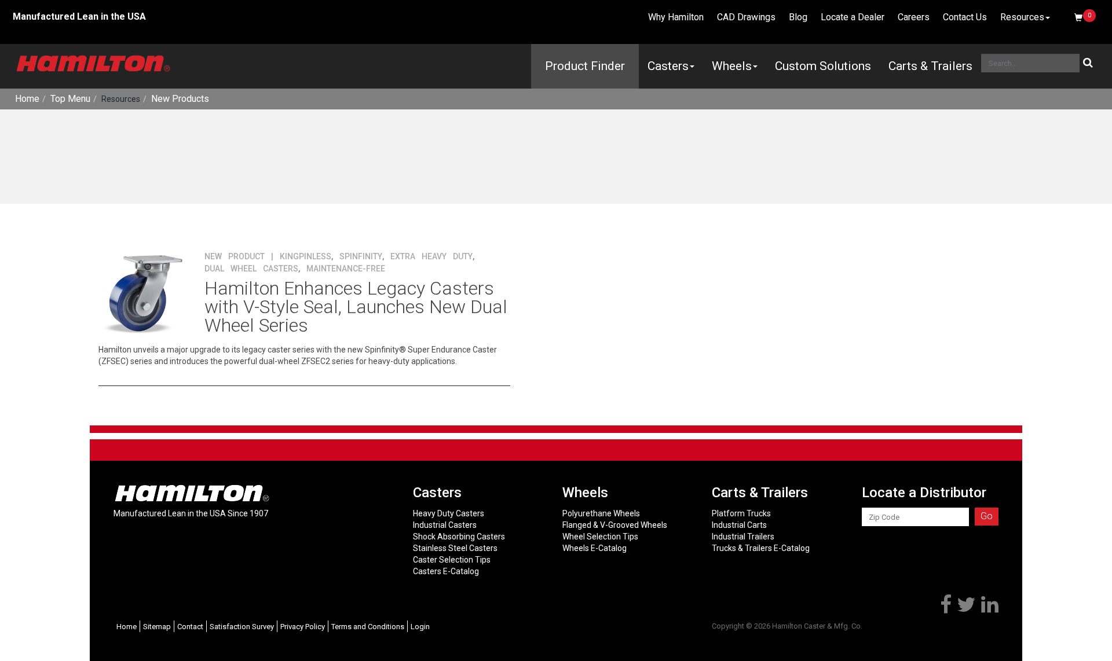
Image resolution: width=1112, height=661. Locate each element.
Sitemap (157, 626)
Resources (1022, 17)
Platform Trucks (741, 513)
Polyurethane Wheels (601, 513)
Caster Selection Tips (452, 559)
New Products (180, 98)
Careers (914, 17)
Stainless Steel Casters (455, 548)
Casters (668, 66)
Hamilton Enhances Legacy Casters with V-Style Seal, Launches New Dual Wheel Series (355, 307)
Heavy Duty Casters (448, 513)
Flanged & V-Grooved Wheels (614, 525)
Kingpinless (305, 256)
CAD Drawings (746, 17)
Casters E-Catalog (446, 571)
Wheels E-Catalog (594, 548)
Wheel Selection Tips (600, 536)
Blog (798, 17)
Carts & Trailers (930, 66)
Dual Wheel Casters (251, 268)
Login (420, 626)
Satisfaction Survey (242, 626)
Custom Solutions (823, 66)
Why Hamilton (676, 17)
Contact (190, 626)
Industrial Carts (739, 525)
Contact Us (965, 17)
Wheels (732, 66)
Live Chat (610, 17)
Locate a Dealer (852, 17)
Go (987, 516)
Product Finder (585, 66)
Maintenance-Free (345, 268)
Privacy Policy (302, 626)
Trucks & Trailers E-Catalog (761, 548)
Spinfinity (360, 256)
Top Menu (70, 98)
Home (27, 98)
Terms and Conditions (367, 626)
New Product (234, 256)
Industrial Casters (445, 525)
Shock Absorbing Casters (459, 536)
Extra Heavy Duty (431, 256)
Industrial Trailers (743, 536)
